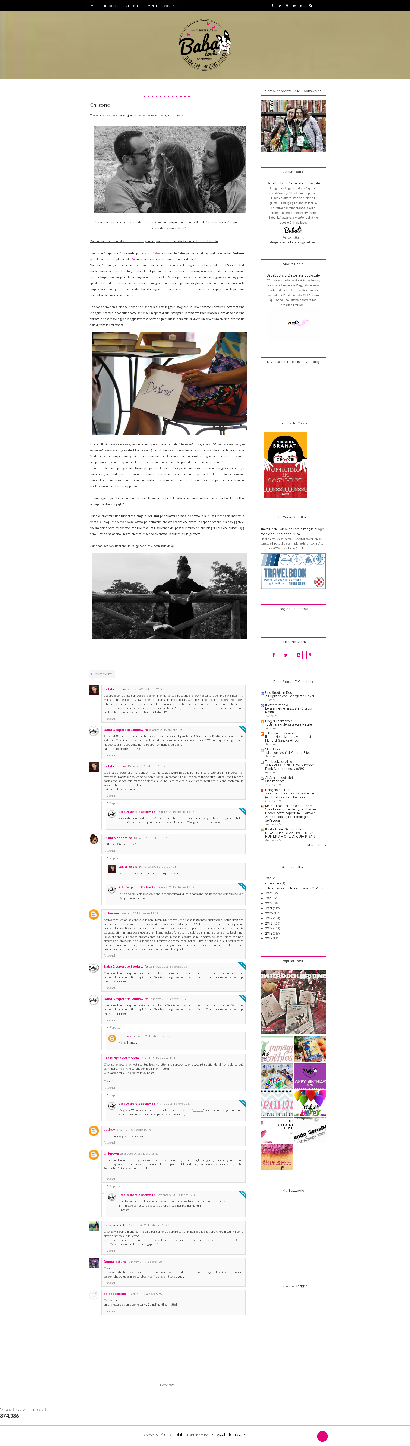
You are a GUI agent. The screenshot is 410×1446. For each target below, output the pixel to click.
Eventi (152, 5)
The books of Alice (278, 762)
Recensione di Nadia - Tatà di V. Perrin (296, 888)
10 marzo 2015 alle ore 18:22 (175, 887)
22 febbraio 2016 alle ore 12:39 (176, 1195)
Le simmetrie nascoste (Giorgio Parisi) (288, 710)
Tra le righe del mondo (121, 1058)
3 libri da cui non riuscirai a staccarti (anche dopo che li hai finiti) (290, 795)
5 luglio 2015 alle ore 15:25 (133, 1129)
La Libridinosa (115, 689)
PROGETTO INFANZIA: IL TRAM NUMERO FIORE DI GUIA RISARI (290, 834)
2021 (269, 908)
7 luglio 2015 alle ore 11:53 (173, 1103)
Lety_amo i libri (116, 1225)
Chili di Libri (273, 749)
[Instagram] (298, 655)
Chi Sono (109, 5)
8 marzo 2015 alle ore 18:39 (167, 730)
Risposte (114, 803)
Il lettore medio (276, 705)
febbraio (275, 883)
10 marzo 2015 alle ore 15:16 (175, 811)
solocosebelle (115, 1293)
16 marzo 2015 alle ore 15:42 (139, 913)
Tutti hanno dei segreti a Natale (288, 724)
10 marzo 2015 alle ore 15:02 (146, 766)
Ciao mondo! (274, 781)
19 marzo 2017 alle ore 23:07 (146, 1261)
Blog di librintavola (278, 721)
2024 (269, 893)
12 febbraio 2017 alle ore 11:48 (149, 1225)
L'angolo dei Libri (277, 790)
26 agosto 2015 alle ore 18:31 (139, 1153)
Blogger (301, 1286)
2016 (269, 933)
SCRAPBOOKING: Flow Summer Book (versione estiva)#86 (289, 767)
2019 (269, 918)
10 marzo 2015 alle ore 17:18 (157, 866)
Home (90, 5)
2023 (269, 898)
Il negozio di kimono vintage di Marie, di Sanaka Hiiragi (288, 738)
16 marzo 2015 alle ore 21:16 (168, 966)
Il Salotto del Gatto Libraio (284, 829)
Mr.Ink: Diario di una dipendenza (289, 806)
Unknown (111, 913)
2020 (269, 913)
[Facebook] (273, 655)
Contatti (171, 5)
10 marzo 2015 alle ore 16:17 (152, 838)
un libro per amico (118, 838)
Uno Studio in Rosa (279, 693)
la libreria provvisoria (279, 733)
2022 (269, 903)
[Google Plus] (310, 655)
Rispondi (109, 718)
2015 (269, 938)
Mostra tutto (316, 845)
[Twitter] (286, 655)
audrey (109, 1129)
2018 (269, 923)
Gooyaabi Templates (228, 1434)
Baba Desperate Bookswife (126, 729)
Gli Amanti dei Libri (279, 778)
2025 (269, 878)
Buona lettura (115, 1261)
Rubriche (131, 5)
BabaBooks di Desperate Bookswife (293, 183)
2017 (269, 928)
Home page (167, 1385)
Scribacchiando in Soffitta (126, 522)
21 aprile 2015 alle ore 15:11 (158, 1058)
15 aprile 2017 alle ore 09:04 (145, 1294)
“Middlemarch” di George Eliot (287, 753)
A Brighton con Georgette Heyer (289, 696)
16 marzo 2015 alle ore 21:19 (151, 1036)
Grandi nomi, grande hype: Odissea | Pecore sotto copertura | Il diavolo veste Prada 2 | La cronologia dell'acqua (291, 814)
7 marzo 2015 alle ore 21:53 (145, 689)
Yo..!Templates (173, 1434)
